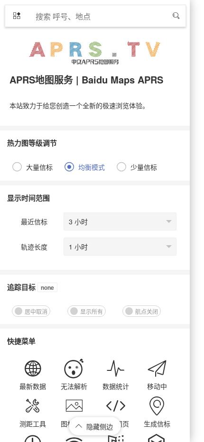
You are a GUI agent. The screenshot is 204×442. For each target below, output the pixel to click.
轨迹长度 (34, 246)
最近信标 (34, 221)
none (47, 287)
